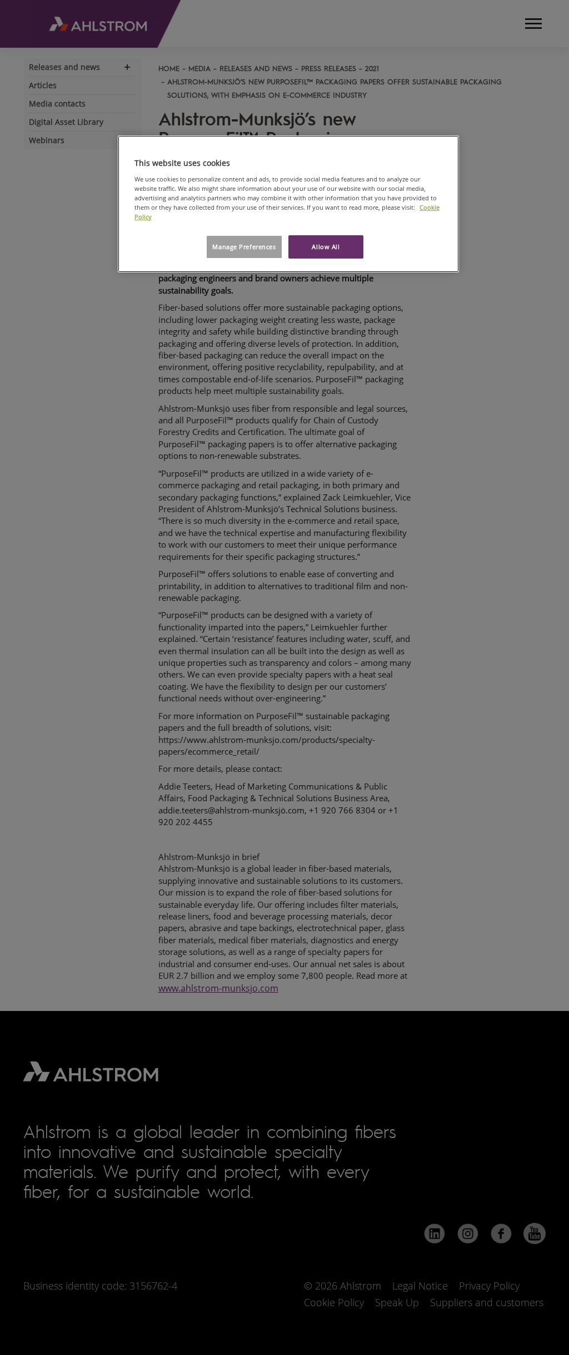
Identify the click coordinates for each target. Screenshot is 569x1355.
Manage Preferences (244, 246)
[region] (288, 203)
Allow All (326, 246)
